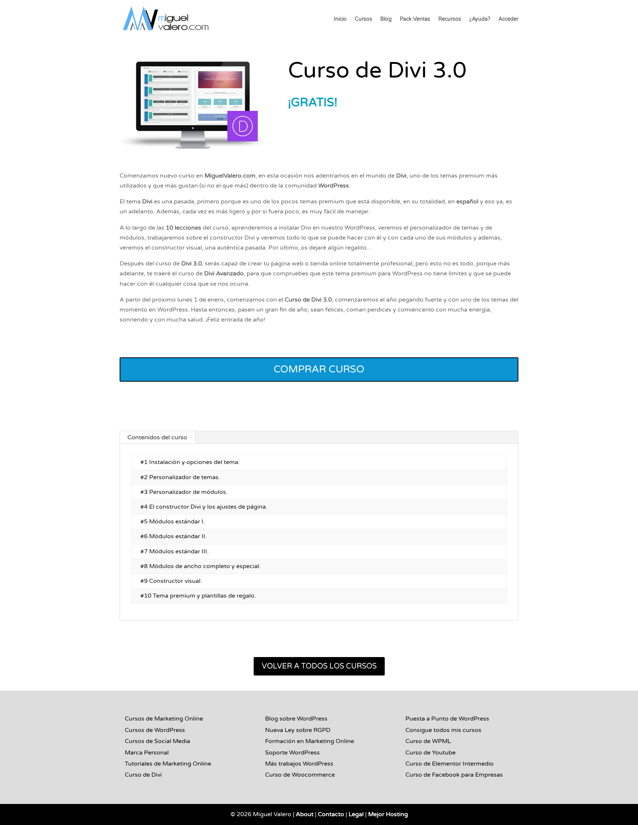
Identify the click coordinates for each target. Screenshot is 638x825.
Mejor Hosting (388, 814)
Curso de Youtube (430, 752)
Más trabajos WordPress (299, 763)
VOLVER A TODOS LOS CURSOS (319, 666)
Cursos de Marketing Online (164, 718)
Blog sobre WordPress (296, 718)
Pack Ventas (415, 19)
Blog (386, 19)
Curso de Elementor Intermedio (449, 763)
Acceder (508, 19)
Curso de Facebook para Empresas (454, 774)
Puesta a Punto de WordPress (447, 718)
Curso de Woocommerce (300, 774)
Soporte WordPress (292, 752)
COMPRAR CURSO (319, 369)
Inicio (340, 19)
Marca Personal (147, 752)
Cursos (363, 19)
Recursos (449, 19)
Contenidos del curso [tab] (157, 437)
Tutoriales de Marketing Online (168, 763)
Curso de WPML (428, 741)
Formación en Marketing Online (309, 741)
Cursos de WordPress (155, 730)
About (304, 814)
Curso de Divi (143, 774)
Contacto (331, 814)
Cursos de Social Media (157, 741)
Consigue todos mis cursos (443, 730)
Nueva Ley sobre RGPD (297, 730)
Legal (356, 814)
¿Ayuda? (479, 19)
